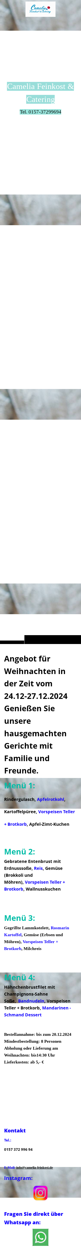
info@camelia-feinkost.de (34, 1167)
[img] (40, 330)
